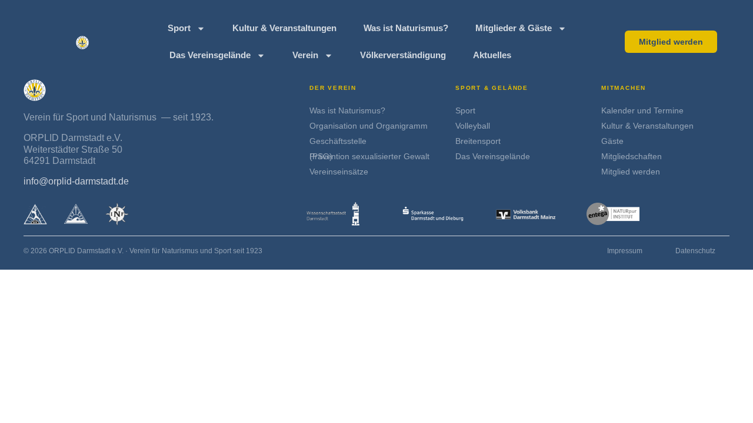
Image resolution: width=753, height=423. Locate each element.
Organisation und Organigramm (368, 125)
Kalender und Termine (642, 110)
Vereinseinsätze (338, 171)
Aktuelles (492, 55)
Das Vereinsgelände (210, 55)
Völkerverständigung (403, 55)
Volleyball (472, 125)
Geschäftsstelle (337, 141)
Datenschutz (695, 251)
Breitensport (478, 141)
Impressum (624, 251)
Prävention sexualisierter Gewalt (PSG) (369, 156)
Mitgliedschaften (631, 156)
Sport (179, 28)
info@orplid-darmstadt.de (76, 181)
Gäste (612, 141)
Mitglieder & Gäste (513, 28)
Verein (305, 55)
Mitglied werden (630, 171)
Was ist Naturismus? (406, 28)
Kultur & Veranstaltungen (284, 28)
